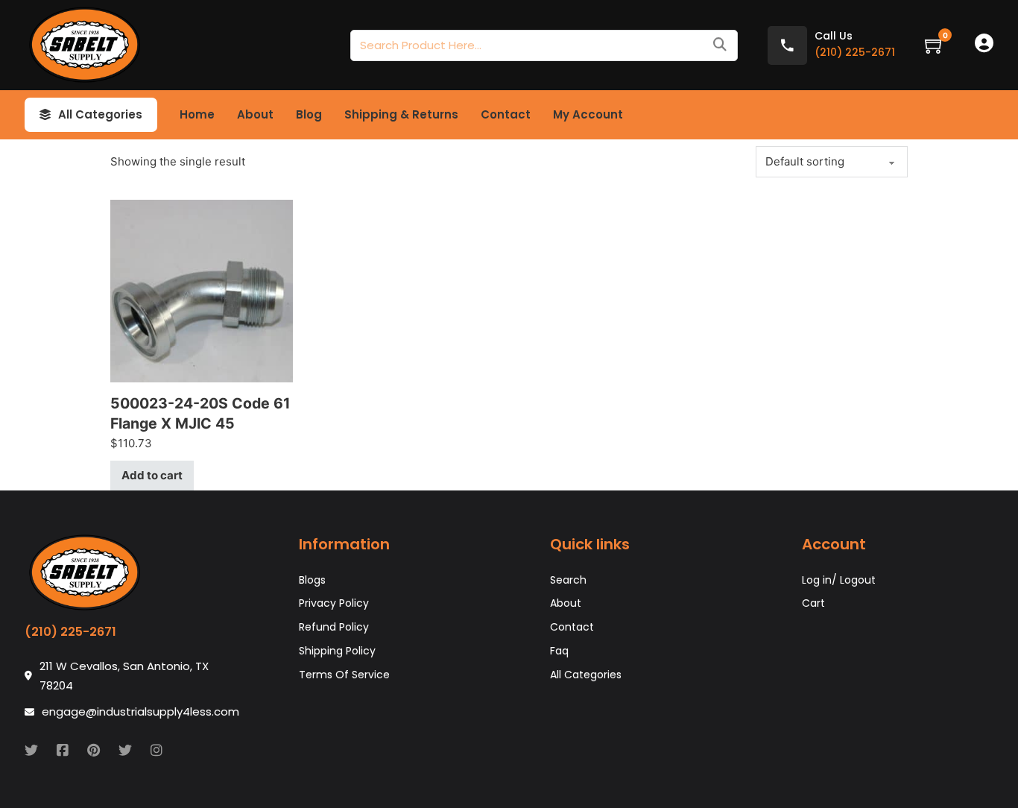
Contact (506, 114)
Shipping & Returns (401, 114)
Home (197, 114)
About (255, 114)
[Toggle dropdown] (45, 114)
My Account (588, 114)
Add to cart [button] (152, 475)
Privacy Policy (334, 603)
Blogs (312, 579)
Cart (813, 603)
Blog (309, 114)
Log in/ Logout (839, 579)
